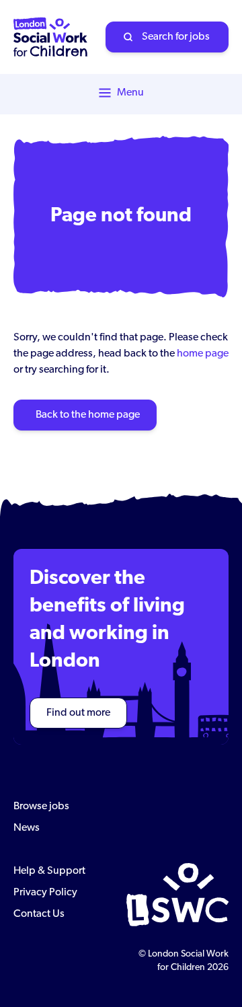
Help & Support (49, 871)
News (26, 828)
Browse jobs (41, 806)
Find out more (78, 713)
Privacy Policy (45, 892)
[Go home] (50, 37)
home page (203, 353)
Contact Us (39, 914)
